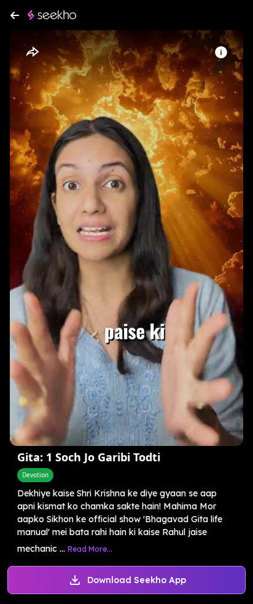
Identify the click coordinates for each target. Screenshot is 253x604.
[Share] (32, 52)
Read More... (90, 549)
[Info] (221, 52)
